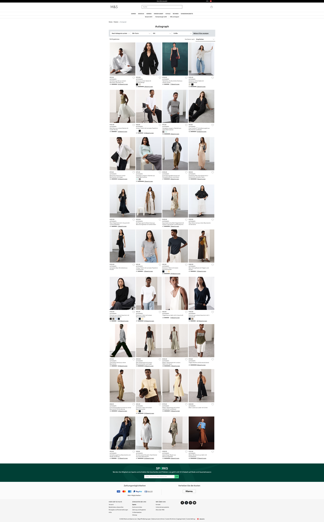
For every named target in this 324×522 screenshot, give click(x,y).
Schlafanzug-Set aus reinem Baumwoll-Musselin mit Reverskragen (118, 82)
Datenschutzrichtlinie (158, 519)
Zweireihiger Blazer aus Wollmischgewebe (169, 455)
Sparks (134, 504)
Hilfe (110, 512)
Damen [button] (133, 13)
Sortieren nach (190, 39)
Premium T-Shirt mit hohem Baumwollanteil (170, 268)
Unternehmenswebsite (162, 507)
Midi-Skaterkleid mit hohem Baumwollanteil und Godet (144, 363)
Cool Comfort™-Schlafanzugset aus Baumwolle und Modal (199, 129)
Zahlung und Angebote (139, 510)
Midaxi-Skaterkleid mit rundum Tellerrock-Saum (171, 363)
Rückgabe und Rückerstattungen (118, 510)
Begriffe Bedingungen (144, 519)
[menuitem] (133, 13)
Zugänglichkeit (180, 519)
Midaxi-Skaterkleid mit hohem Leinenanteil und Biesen (171, 408)
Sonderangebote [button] (187, 13)
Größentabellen (137, 512)
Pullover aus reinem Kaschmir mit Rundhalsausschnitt (119, 316)
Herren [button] (148, 13)
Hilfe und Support (174, 17)
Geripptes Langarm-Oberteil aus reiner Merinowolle (171, 129)
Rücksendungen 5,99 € (161, 17)
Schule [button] (168, 13)
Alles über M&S (160, 510)
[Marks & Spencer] (114, 7)
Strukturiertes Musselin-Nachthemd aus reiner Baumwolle (146, 455)
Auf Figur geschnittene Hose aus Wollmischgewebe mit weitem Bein (146, 223)
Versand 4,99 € (148, 17)
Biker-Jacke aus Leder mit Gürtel (198, 407)
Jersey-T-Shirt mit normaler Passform (147, 128)
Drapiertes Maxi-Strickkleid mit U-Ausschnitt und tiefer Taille (198, 176)
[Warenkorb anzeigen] (211, 7)
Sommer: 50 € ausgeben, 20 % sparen (162, 1)
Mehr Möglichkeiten (134, 495)
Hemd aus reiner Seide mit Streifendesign (143, 81)
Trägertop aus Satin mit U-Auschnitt (172, 315)
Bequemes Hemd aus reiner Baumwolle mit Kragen (117, 176)
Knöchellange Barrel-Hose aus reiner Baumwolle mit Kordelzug (120, 408)
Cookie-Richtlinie (170, 519)
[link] (211, 1)
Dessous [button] (141, 13)
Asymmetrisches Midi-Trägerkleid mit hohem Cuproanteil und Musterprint (173, 223)
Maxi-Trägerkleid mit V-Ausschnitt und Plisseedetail (120, 223)
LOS (176, 476)
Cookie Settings (190, 519)
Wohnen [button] (175, 13)
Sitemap (134, 515)
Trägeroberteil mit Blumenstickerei (199, 362)
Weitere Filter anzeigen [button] (201, 33)
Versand (111, 504)
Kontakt (158, 504)
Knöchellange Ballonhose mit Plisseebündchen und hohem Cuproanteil (171, 177)
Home (110, 22)
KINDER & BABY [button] (158, 13)
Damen (116, 22)
